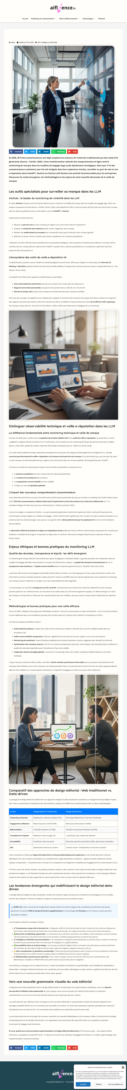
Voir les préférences (115, 1084)
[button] (123, 1067)
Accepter (83, 1084)
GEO (38, 42)
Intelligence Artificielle (49, 42)
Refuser (99, 1084)
